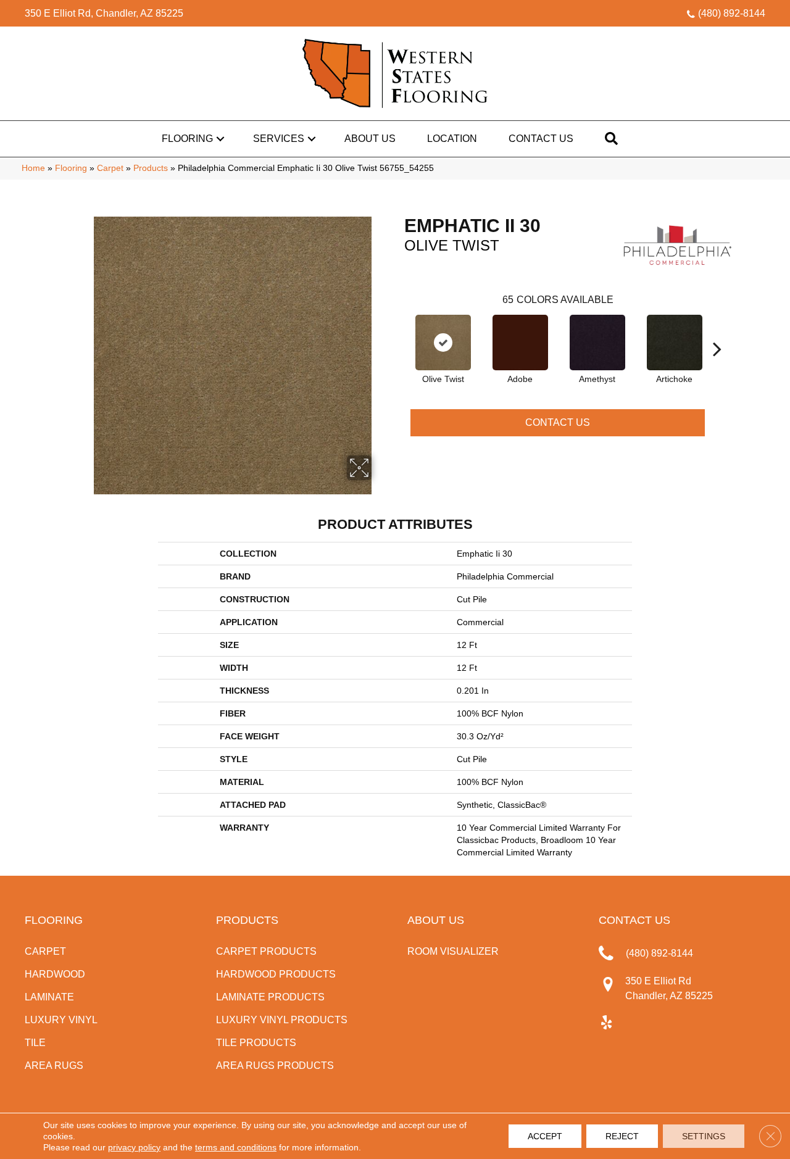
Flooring (187, 138)
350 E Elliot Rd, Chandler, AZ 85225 (104, 13)
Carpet (110, 168)
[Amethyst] (597, 342)
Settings (703, 1136)
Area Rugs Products (275, 1065)
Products (150, 168)
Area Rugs (54, 1065)
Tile (35, 1042)
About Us (370, 138)
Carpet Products (266, 951)
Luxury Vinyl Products (281, 1020)
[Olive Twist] (443, 342)
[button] (220, 139)
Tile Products (256, 1042)
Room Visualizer (453, 951)
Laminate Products (270, 997)
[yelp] (606, 1023)
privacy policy (134, 1147)
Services (278, 138)
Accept (545, 1136)
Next (717, 330)
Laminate (49, 997)
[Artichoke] (674, 342)
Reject (622, 1136)
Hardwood (55, 974)
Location (452, 138)
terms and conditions (235, 1147)
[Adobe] (520, 342)
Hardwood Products (276, 974)
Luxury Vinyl (61, 1020)
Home (33, 168)
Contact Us (541, 138)
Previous (398, 330)
